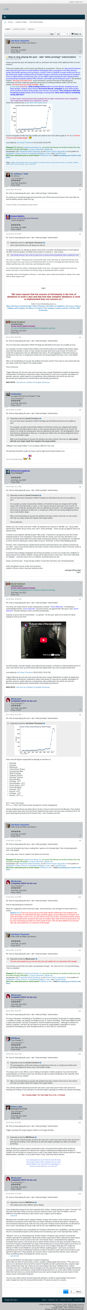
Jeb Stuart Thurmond (25, 142)
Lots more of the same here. (36, 103)
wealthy (75, 162)
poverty (47, 162)
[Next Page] (67, 34)
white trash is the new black (15, 164)
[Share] (80, 51)
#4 (80, 337)
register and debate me (32, 147)
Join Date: (15, 50)
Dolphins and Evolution (15, 308)
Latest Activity (19, 29)
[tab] (8, 29)
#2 (80, 190)
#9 (80, 841)
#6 (80, 487)
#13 (79, 1054)
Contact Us (53, 1300)
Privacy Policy (66, 1300)
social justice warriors (58, 162)
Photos (31, 29)
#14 (79, 1123)
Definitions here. (46, 155)
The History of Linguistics (55, 306)
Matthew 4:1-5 (15, 913)
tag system (62, 151)
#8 (80, 715)
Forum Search (51, 151)
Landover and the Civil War (65, 308)
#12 (79, 1011)
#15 (79, 1194)
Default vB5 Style (11, 1300)
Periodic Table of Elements (35, 306)
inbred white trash (22, 162)
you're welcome (30, 164)
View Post (44, 242)
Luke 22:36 (13, 1215)
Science (24, 153)
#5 (80, 410)
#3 (80, 234)
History (17, 153)
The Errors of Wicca (72, 306)
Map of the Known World (15, 306)
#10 (79, 897)
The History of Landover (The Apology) (39, 308)
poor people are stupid (36, 162)
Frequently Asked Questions (29, 151)
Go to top (78, 1300)
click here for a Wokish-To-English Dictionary (33, 382)
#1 (80, 57)
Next (78, 1291)
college (13, 162)
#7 (80, 599)
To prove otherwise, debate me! (41, 149)
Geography (10, 153)
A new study (14, 86)
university (69, 162)
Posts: (13, 52)
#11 (80, 950)
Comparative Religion (36, 153)
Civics (48, 153)
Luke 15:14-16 (14, 1256)
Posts (7, 29)
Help (44, 1300)
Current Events (60, 153)
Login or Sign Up (75, 2)
